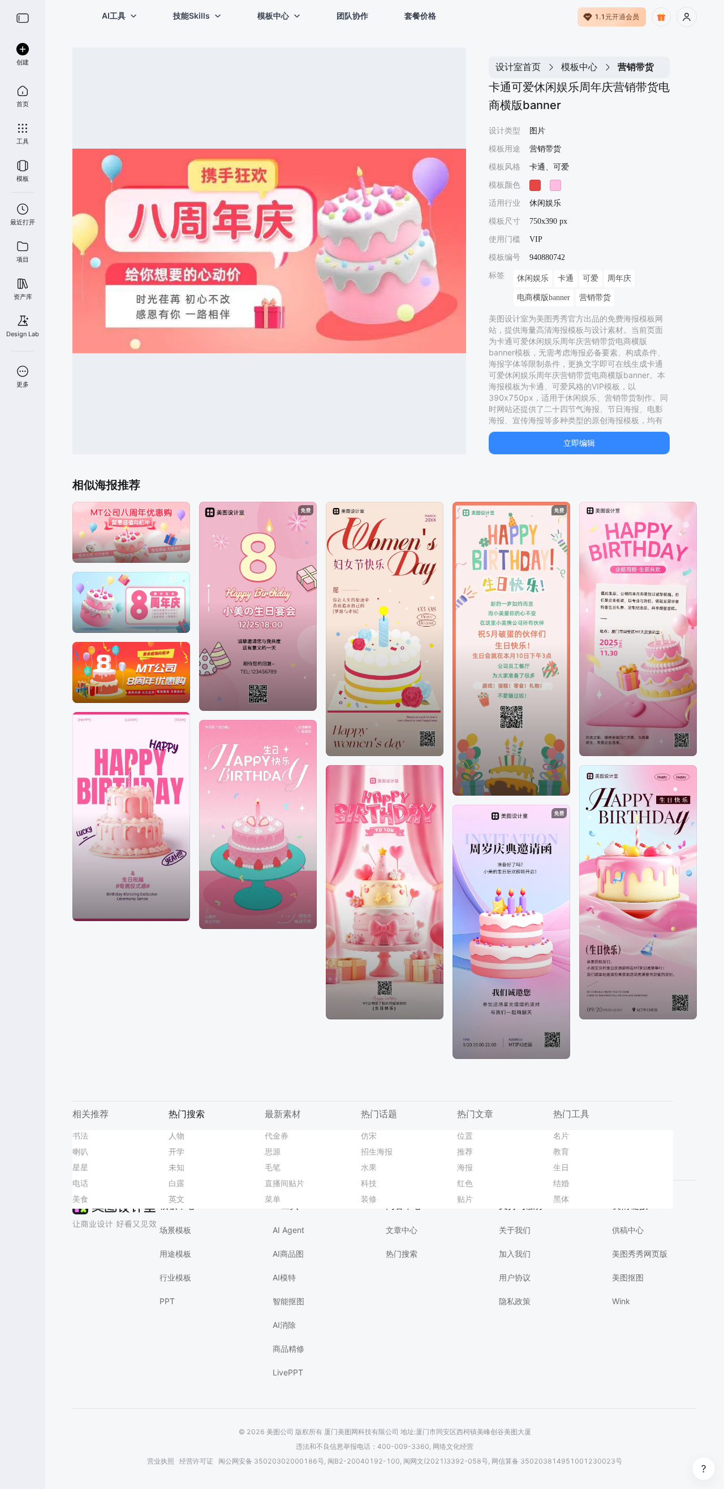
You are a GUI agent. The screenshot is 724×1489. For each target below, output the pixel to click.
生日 (561, 1167)
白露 (176, 1183)
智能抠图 (288, 1301)
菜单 (273, 1199)
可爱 (590, 278)
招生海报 (377, 1151)
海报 (465, 1167)
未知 (176, 1167)
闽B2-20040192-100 (363, 1461)
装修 (369, 1199)
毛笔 (273, 1167)
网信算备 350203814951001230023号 (557, 1461)
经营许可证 (196, 1461)
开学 (176, 1151)
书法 (80, 1135)
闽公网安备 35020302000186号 (271, 1461)
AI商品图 (288, 1253)
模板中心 (579, 66)
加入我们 (515, 1253)
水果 (369, 1167)
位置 (465, 1135)
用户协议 (515, 1277)
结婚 (561, 1183)
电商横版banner (543, 297)
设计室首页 (518, 66)
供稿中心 (628, 1230)
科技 (369, 1183)
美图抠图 (628, 1277)
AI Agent (288, 1230)
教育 (561, 1151)
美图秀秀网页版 (639, 1253)
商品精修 (288, 1348)
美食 (80, 1199)
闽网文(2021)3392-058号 (445, 1461)
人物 (176, 1135)
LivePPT (288, 1372)
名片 (561, 1135)
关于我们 (515, 1230)
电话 (80, 1183)
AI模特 (284, 1277)
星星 (80, 1167)
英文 (176, 1199)
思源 (273, 1151)
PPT (167, 1301)
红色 (465, 1183)
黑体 (561, 1199)
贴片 (465, 1199)
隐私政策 (515, 1301)
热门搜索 (401, 1253)
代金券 (276, 1135)
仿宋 (369, 1135)
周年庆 (619, 278)
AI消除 (284, 1325)
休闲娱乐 (533, 278)
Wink (621, 1301)
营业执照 (160, 1461)
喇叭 (80, 1151)
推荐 (465, 1151)
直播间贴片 (284, 1183)
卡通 (566, 278)
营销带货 (595, 297)
